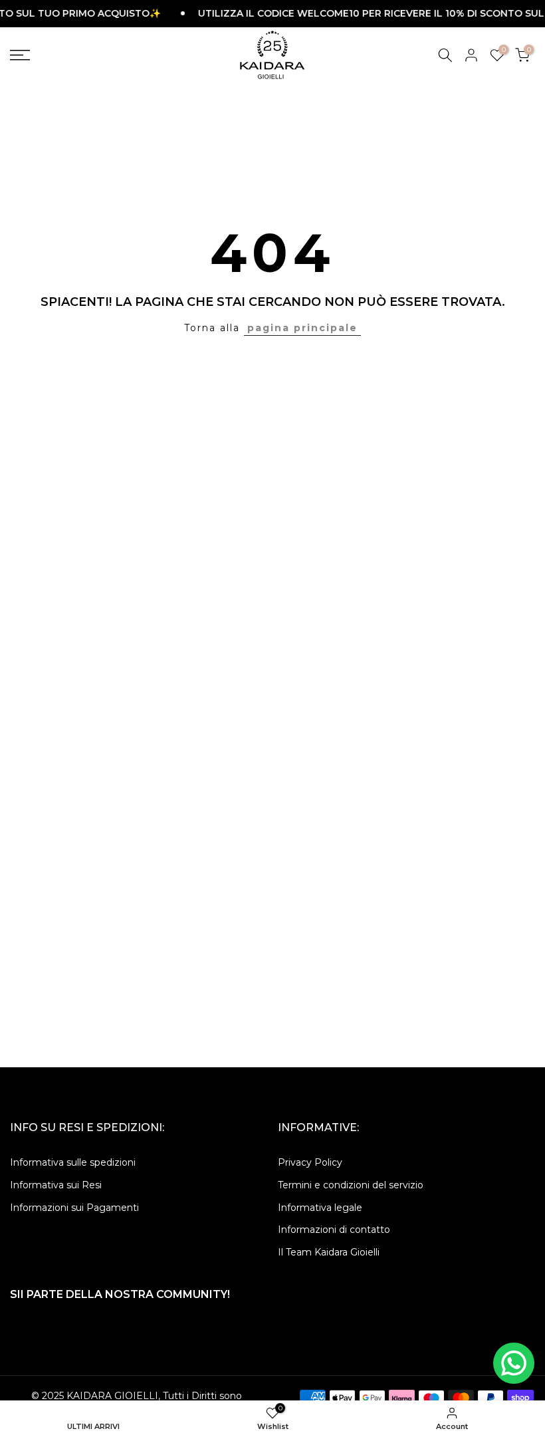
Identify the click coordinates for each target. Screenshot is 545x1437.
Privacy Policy (310, 1162)
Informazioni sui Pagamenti (74, 1208)
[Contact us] (513, 1363)
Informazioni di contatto (334, 1230)
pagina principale (302, 328)
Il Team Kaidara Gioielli (329, 1252)
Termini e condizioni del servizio (350, 1185)
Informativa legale (320, 1208)
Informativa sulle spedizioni (73, 1162)
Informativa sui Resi (56, 1185)
